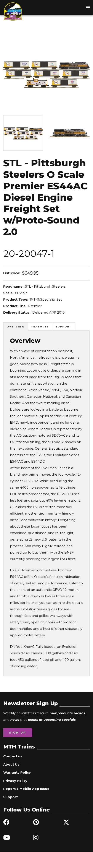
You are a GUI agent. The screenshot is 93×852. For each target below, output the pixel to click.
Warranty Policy (17, 772)
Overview (16, 326)
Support (64, 326)
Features (40, 326)
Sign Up (17, 732)
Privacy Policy (15, 781)
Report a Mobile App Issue (26, 789)
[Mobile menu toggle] (88, 7)
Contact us (12, 756)
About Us (11, 764)
